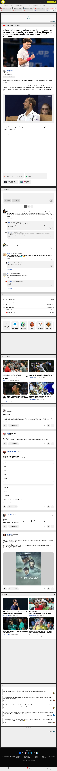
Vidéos (30, 5)
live (52, 8)
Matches (12, 5)
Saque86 (10, 232)
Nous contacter (44, 757)
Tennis (9, 769)
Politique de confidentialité (27, 757)
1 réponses (9, 269)
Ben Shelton (12, 181)
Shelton (5, 76)
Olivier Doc (9, 243)
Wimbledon (11, 76)
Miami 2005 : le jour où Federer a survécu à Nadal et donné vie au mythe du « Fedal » (41, 612)
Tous (53, 10)
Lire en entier (6, 550)
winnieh (9, 410)
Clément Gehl (32, 399)
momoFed (9, 253)
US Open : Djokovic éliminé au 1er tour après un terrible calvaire (40, 396)
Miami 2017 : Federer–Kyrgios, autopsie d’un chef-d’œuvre (15, 631)
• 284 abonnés (15, 209)
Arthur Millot (6, 615)
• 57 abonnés (16, 262)
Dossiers (35, 5)
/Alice (8, 433)
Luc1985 (10, 281)
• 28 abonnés (12, 222)
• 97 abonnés (15, 232)
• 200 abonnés (15, 281)
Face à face (42, 5)
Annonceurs (12, 756)
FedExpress (10, 262)
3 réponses (9, 240)
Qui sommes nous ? (5, 757)
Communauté (47, 769)
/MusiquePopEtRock (11, 451)
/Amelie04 (9, 534)
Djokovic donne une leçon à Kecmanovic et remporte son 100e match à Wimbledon (41, 374)
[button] (44, 2)
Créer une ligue (6, 327)
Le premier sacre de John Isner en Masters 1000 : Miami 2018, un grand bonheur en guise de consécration (41, 632)
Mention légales (36, 757)
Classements (19, 5)
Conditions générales (18, 757)
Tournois (25, 5)
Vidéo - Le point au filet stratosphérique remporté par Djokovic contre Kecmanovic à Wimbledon (15, 397)
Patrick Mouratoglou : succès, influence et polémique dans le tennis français (15, 612)
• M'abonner (21, 209)
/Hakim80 (9, 514)
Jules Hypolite (9, 70)
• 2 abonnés (14, 253)
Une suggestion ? (52, 757)
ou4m (8, 273)
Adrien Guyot (32, 636)
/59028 (19, 451)
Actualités (6, 5)
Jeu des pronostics (28, 769)
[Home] (1, 5)
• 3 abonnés (12, 273)
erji (9, 222)
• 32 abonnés (15, 243)
